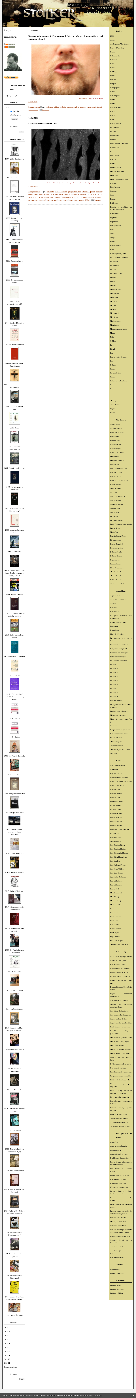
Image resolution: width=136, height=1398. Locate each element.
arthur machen (38, 197)
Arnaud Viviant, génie (118, 960)
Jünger (112, 238)
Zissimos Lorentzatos (118, 584)
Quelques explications (15, 96)
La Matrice (114, 261)
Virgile (112, 409)
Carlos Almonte (115, 1269)
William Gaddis (115, 580)
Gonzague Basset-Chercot (119, 829)
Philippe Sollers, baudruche (120, 1080)
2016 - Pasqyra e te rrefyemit (14, 794)
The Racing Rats (116, 742)
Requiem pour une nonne (119, 734)
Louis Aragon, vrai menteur (120, 1027)
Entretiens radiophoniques (119, 179)
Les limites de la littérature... (120, 711)
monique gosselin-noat (63, 197)
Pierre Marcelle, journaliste (120, 1097)
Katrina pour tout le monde (120, 1175)
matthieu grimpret (60, 200)
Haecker (113, 199)
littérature (49, 107)
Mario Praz (114, 532)
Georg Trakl (114, 464)
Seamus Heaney (116, 564)
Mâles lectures (115, 289)
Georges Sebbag (116, 821)
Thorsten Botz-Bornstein (119, 945)
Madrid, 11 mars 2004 (118, 1222)
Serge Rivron (115, 937)
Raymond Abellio (116, 548)
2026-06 (7, 1335)
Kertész (113, 242)
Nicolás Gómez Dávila (118, 536)
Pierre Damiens (115, 917)
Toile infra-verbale (117, 746)
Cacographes (115, 88)
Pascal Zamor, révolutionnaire (121, 1072)
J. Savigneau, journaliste (119, 1000)
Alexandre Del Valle (117, 765)
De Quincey (114, 127)
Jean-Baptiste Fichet (117, 845)
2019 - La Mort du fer (14, 1090)
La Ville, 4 (114, 677)
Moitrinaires (114, 325)
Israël (112, 230)
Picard (112, 349)
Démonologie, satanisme (119, 143)
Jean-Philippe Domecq (118, 865)
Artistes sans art (115, 1150)
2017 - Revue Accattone (14, 990)
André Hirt (114, 769)
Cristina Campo (116, 108)
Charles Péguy (115, 448)
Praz (111, 361)
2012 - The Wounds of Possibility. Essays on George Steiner (14, 696)
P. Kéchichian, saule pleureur (120, 1064)
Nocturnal (113, 726)
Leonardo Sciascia (116, 520)
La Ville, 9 (114, 697)
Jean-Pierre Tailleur (117, 869)
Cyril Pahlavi (115, 789)
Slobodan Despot (116, 941)
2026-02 (7, 1351)
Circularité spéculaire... (118, 622)
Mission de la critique (118, 715)
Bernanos (113, 60)
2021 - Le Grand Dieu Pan (14, 1171)
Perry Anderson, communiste (120, 1076)
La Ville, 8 (114, 693)
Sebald (112, 377)
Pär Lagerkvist (115, 540)
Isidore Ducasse (115, 484)
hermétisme (47, 194)
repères (55, 194)
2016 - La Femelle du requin (14, 756)
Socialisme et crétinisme (119, 1122)
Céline (112, 100)
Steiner (112, 385)
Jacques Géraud (115, 841)
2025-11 (7, 1363)
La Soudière (114, 265)
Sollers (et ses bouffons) (118, 381)
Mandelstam (114, 293)
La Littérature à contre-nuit (120, 257)
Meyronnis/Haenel (117, 1045)
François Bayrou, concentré (120, 976)
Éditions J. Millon (116, 1293)
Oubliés (113, 341)
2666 (112, 36)
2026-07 (7, 1331)
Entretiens (114, 175)
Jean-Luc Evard (115, 861)
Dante (112, 111)
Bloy (112, 64)
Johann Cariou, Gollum (118, 1019)
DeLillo (113, 139)
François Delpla (116, 809)
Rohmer (113, 365)
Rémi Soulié (114, 925)
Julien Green (114, 512)
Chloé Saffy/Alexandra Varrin (120, 968)
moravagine (75, 194)
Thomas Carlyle (116, 576)
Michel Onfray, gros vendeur (120, 1049)
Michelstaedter (115, 321)
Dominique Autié (116, 801)
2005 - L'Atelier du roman (14, 344)
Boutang (113, 72)
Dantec (112, 115)
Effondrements (115, 167)
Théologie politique (117, 401)
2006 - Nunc (14, 428)
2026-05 (7, 1339)
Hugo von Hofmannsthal (119, 480)
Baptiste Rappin (116, 773)
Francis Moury (115, 805)
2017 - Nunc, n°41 (14, 971)
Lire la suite (32, 102)
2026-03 (7, 1347)
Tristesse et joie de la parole (120, 750)
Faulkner (113, 183)
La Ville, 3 (114, 673)
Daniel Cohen (115, 797)
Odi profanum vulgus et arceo (120, 730)
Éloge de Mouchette (117, 634)
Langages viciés (116, 273)
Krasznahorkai (115, 246)
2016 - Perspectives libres (14, 812)
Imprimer (45, 110)
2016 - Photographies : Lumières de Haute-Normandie (14, 832)
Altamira (113, 604)
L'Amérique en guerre (118, 253)
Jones (112, 234)
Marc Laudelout (116, 893)
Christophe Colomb (117, 452)
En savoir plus (97, 1395)
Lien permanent (34, 107)
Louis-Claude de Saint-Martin (121, 524)
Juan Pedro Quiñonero (118, 877)
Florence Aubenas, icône (119, 972)
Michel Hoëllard (116, 905)
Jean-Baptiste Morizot (118, 849)
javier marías (33, 110)
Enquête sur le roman (117, 171)
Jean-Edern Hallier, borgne (119, 1011)
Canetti (113, 92)
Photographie (83, 98)
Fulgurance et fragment (118, 649)
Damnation (114, 626)
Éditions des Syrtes (117, 1289)
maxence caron (85, 107)
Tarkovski (113, 393)
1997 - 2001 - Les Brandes (14, 159)
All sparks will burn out (118, 600)
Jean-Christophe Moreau (119, 853)
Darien (112, 119)
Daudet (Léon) (115, 123)
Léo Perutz (114, 516)
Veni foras (113, 754)
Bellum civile (115, 56)
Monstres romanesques (118, 329)
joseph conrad (49, 197)
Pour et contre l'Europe (118, 357)
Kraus (112, 249)
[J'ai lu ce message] (133, 1395)
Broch (112, 76)
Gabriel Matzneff (116, 817)
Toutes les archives (10, 1367)
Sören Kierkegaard (117, 568)
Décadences (114, 135)
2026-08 (7, 1327)
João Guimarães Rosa (118, 496)
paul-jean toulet (86, 194)
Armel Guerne (115, 425)
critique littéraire (60, 107)
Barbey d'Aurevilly (117, 48)
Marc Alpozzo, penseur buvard (121, 1037)
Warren (112, 413)
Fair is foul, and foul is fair (119, 645)
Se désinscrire (16, 115)
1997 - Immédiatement (14, 178)
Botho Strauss (115, 440)
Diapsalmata (114, 630)
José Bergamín (115, 500)
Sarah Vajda (114, 933)
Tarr (111, 397)
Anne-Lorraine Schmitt (118, 1146)
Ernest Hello (114, 456)
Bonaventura (115, 436)
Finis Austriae (115, 187)
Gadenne (113, 191)
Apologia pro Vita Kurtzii (119, 44)
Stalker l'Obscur (116, 738)
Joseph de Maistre (116, 504)
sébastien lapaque (88, 192)
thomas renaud (73, 200)
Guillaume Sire (115, 837)
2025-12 (7, 1359)
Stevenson (114, 389)
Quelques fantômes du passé (120, 1236)
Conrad (113, 104)
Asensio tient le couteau (119, 1154)
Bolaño (113, 68)
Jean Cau (113, 492)
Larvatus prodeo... (116, 701)
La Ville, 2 (114, 669)
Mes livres (114, 317)
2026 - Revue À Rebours (14, 1315)
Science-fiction (115, 373)
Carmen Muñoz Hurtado (119, 777)
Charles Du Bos (115, 444)
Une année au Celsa (117, 1257)
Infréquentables (115, 226)
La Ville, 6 (114, 685)
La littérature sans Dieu (118, 661)
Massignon (114, 297)
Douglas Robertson (117, 1273)
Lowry (112, 281)
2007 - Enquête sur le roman (14, 468)
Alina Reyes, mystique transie (121, 956)
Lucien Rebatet (115, 528)
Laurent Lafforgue (116, 881)
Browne (113, 80)
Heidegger (114, 203)
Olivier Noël (114, 913)
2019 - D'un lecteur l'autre (14, 1049)
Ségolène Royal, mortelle (119, 1118)
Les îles (113, 277)
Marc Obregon (115, 897)
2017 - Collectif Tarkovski (14, 891)
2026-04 (7, 1343)
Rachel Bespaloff (116, 544)
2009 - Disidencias (14, 552)
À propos (7, 30)
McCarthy (114, 301)
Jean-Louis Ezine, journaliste (120, 1015)
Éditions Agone (115, 1285)
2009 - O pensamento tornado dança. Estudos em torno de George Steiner (14, 573)
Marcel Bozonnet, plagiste (119, 1041)
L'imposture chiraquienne (119, 1187)
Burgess (113, 84)
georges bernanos (74, 192)
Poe (111, 353)
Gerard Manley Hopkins (119, 468)
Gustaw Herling (115, 476)
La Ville (113, 269)
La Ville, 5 (114, 681)
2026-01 (7, 1355)
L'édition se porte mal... (118, 1183)
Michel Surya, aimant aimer (120, 1053)
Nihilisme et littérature (118, 1226)
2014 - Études (15, 718)
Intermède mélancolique (119, 653)
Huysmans (114, 222)
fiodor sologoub (88, 197)
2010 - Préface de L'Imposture (14, 656)
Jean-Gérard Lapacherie (118, 857)
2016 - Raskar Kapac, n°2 (14, 853)
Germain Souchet (116, 825)
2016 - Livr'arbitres (14, 775)
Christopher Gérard (117, 785)
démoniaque (38, 194)
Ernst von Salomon (117, 460)
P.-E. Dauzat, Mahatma (118, 1068)
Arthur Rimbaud (116, 429)
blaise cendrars (64, 194)
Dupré (112, 163)
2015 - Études (15, 737)
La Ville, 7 (114, 689)
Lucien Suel (114, 889)
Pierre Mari (114, 921)
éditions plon (77, 197)
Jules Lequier (115, 508)
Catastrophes (115, 96)
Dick (112, 151)
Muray (112, 333)
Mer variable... (115, 313)
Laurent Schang (116, 885)
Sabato (112, 369)
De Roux (113, 131)
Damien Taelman (116, 793)
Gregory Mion (115, 833)
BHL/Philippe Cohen (118, 964)
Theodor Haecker (116, 572)
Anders (112, 40)
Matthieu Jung (115, 901)
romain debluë (97, 107)
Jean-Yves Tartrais (116, 873)
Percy (112, 345)
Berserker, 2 (114, 612)
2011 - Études (15, 675)
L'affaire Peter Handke (118, 1218)
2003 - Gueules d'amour (14, 261)
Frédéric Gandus (116, 813)
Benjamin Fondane (117, 433)
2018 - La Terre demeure (14, 1009)
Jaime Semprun (115, 488)
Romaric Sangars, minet (118, 1114)
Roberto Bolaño (116, 552)
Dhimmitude (114, 147)
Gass (112, 195)
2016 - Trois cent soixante (14, 872)
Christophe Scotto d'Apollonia (121, 781)
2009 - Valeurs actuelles (14, 595)
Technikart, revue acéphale (119, 1126)
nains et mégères (73, 107)
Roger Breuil (115, 560)
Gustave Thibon (116, 472)
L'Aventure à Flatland (118, 1179)
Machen (113, 285)
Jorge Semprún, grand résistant (121, 1023)
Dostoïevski (114, 155)
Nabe (112, 337)
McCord (113, 305)
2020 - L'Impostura (14, 1130)
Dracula (113, 159)
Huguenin (113, 218)
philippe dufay (48, 200)
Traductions (114, 405)
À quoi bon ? (115, 596)
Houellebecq (114, 214)
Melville (113, 309)
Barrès (112, 52)
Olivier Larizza (115, 909)
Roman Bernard (116, 929)
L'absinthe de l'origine (118, 657)
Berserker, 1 (114, 608)
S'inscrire (16, 111)
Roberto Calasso (116, 556)
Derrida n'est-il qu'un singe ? (120, 1158)
